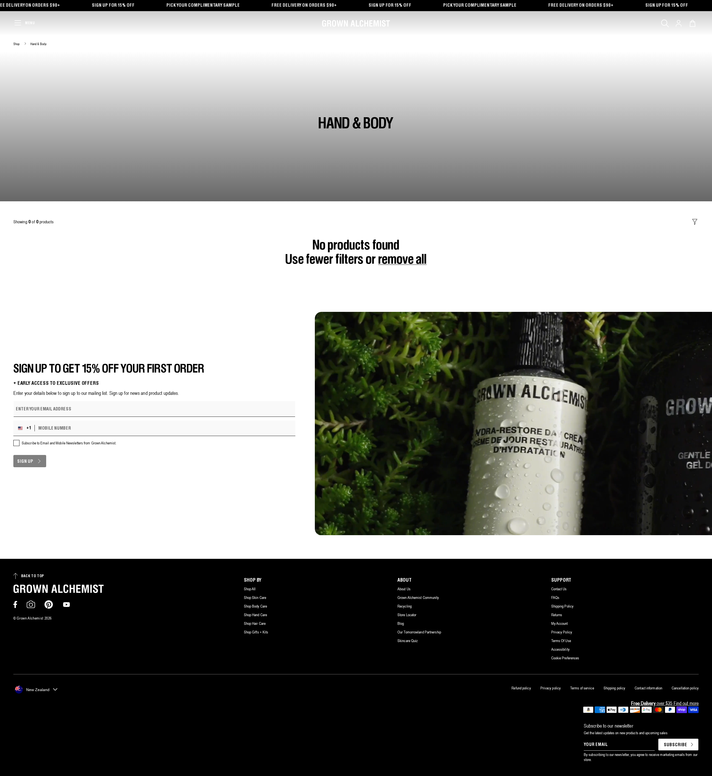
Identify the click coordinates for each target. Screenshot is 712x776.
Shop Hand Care (255, 615)
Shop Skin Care (255, 597)
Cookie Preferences (565, 658)
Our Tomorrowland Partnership (419, 632)
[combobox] (25, 428)
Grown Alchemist (30, 618)
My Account (559, 623)
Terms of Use (561, 640)
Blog (400, 623)
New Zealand (38, 689)
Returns (556, 615)
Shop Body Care (255, 606)
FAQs (555, 597)
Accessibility (560, 649)
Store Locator (406, 615)
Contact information (648, 688)
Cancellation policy (685, 688)
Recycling (404, 606)
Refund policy (521, 688)
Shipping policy (615, 688)
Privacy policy (550, 688)
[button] (665, 23)
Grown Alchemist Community (418, 597)
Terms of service (582, 688)
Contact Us (559, 589)
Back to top (32, 576)
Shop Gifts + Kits (256, 632)
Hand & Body (38, 44)
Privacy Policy (561, 632)
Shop (16, 44)
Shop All (250, 589)
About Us (404, 589)
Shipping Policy (562, 606)
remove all (402, 260)
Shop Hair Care (255, 623)
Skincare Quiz (407, 640)
